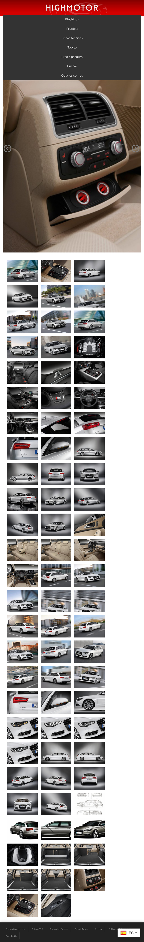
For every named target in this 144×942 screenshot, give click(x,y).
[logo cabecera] (72, 7)
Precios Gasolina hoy (15, 929)
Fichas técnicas (72, 38)
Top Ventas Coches (59, 929)
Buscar (72, 66)
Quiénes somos (72, 75)
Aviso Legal (11, 936)
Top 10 (72, 47)
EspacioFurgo (81, 929)
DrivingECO (37, 929)
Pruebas (72, 29)
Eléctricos (72, 19)
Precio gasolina (72, 57)
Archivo (98, 929)
